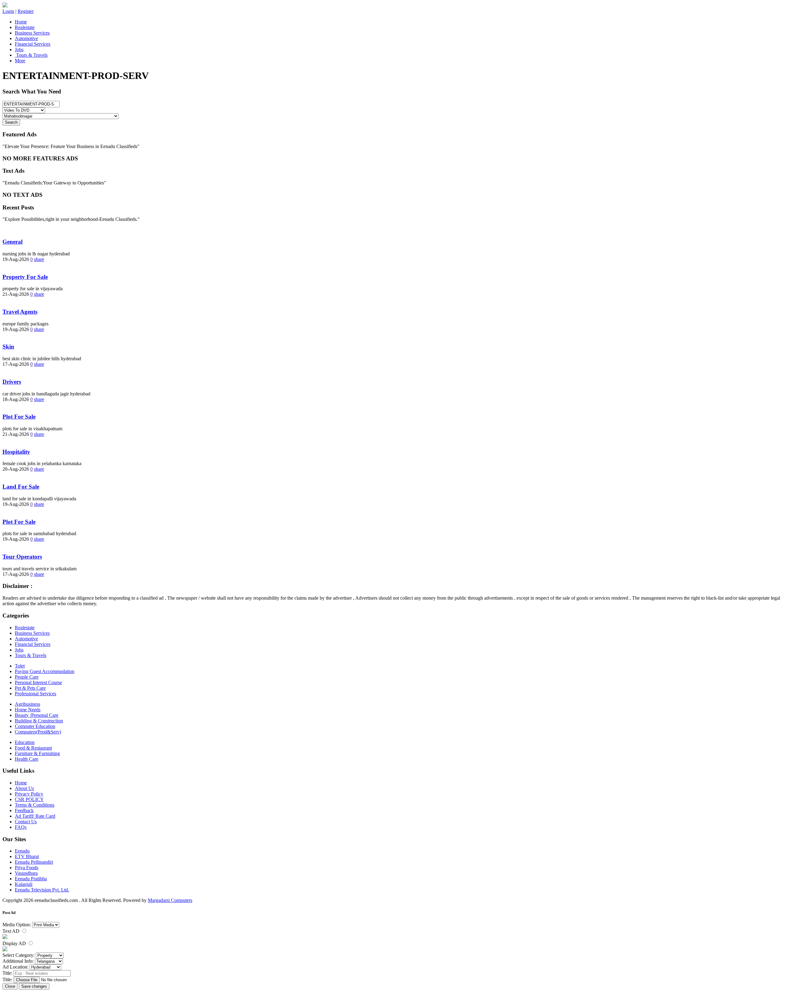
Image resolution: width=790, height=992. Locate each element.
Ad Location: (15, 966)
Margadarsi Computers (170, 900)
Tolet (20, 665)
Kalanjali (23, 884)
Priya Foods (26, 867)
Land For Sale (20, 486)
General (12, 241)
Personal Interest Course (38, 682)
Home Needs (27, 709)
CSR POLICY (29, 799)
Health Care (26, 759)
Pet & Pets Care (30, 688)
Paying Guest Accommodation (44, 671)
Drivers (11, 381)
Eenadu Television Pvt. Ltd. (42, 889)
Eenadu (22, 851)
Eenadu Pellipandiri (34, 862)
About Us (24, 788)
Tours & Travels (31, 55)
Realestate (25, 27)
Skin (8, 346)
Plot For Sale (18, 416)
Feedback (24, 810)
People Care (27, 677)
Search (11, 122)
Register (26, 11)
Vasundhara (26, 873)
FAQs (21, 827)
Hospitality (16, 451)
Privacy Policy (29, 793)
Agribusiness (27, 704)
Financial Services (32, 44)
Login (8, 11)
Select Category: (18, 955)
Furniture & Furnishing (37, 753)
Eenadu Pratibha (31, 878)
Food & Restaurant (33, 747)
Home (21, 21)
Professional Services (35, 693)
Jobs (19, 49)
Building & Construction (39, 720)
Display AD (14, 943)
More (20, 60)
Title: (7, 973)
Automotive (26, 38)
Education (25, 742)
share (39, 259)
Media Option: (16, 924)
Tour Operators (22, 556)
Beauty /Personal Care (36, 715)
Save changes (34, 986)
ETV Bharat (27, 856)
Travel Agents (19, 311)
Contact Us (26, 821)
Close (10, 986)
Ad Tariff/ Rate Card (35, 816)
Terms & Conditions (34, 805)
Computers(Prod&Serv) (38, 731)
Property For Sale (25, 277)
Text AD (11, 931)
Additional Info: (18, 961)
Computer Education (35, 726)
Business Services (32, 32)
